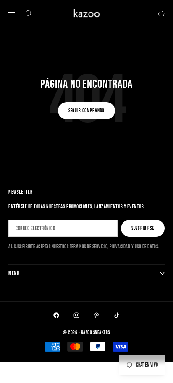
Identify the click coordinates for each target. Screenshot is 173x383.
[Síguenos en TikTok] (116, 315)
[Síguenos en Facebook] (56, 315)
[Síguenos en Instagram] (76, 315)
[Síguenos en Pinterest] (96, 315)
